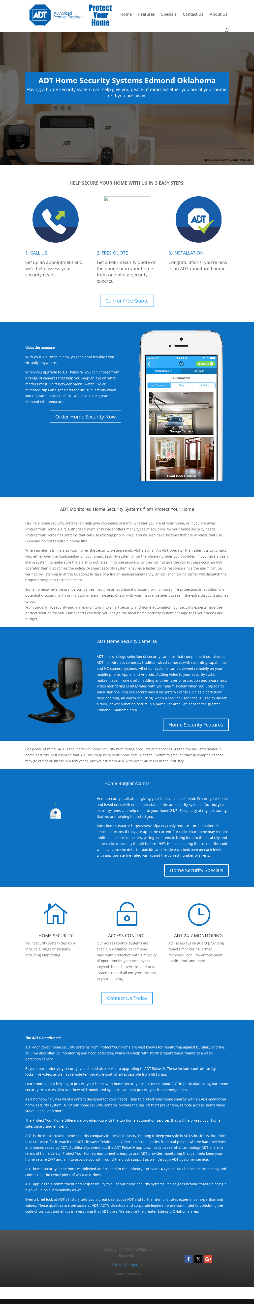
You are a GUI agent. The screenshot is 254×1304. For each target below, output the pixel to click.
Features (146, 14)
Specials (168, 14)
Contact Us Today (127, 998)
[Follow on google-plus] (208, 1259)
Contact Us (193, 14)
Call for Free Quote (127, 300)
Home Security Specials (196, 870)
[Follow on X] (198, 1259)
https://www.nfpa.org (149, 825)
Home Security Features (195, 724)
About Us (218, 14)
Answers (132, 1264)
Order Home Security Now (85, 416)
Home (126, 14)
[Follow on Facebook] (188, 1259)
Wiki (117, 1264)
